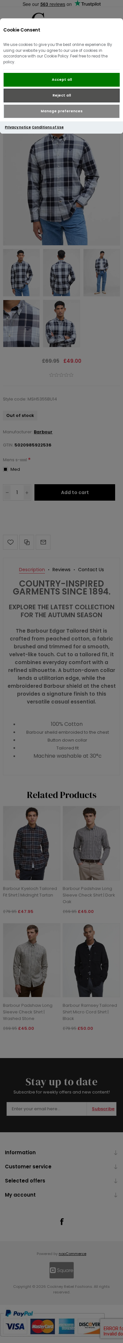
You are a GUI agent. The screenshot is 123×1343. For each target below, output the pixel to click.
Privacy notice (18, 127)
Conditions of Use (48, 127)
